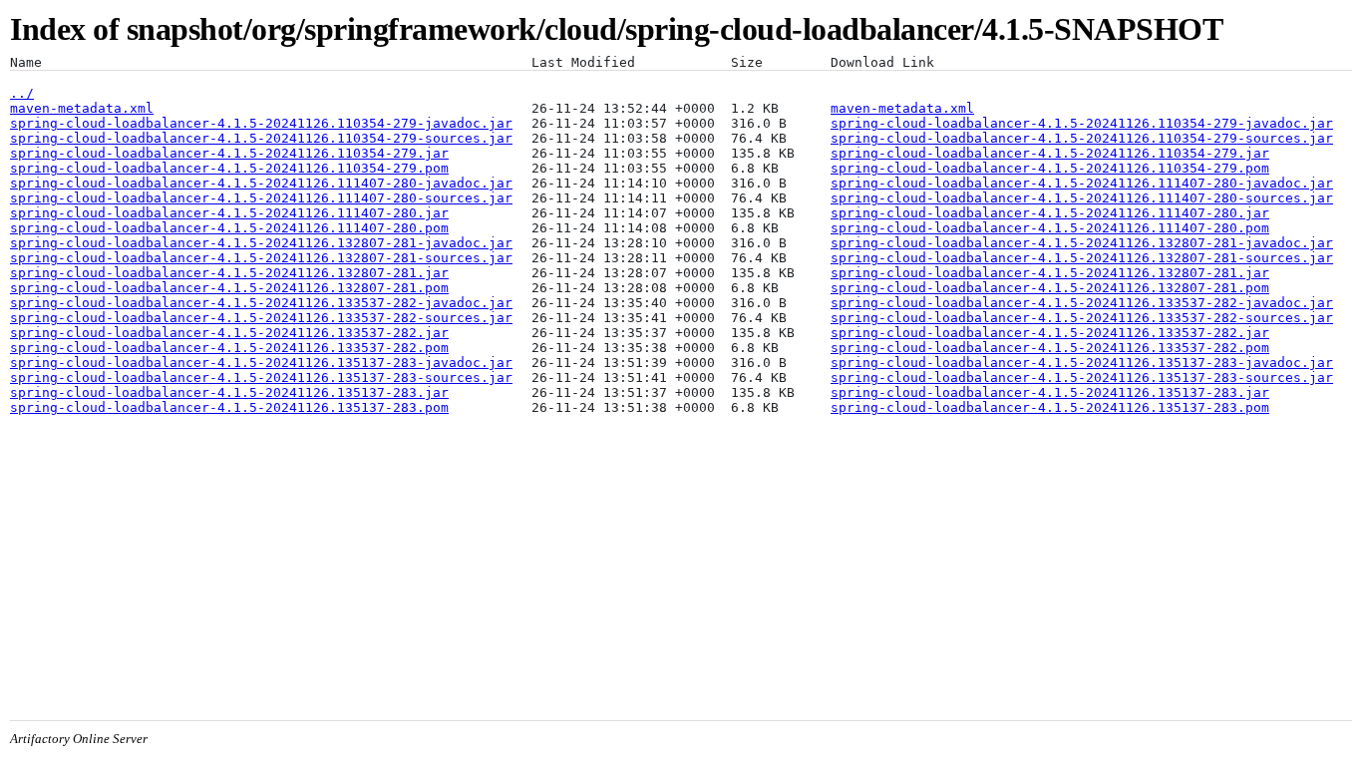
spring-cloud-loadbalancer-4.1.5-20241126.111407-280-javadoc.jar (261, 183)
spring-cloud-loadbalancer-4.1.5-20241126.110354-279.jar (229, 153)
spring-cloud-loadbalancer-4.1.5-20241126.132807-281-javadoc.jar (261, 242)
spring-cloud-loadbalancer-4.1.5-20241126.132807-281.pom (229, 287)
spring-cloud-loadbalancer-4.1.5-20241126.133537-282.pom (229, 347)
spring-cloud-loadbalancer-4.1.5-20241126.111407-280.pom (229, 227)
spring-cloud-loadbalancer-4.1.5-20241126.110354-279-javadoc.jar (261, 123)
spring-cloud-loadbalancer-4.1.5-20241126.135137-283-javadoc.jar (261, 362)
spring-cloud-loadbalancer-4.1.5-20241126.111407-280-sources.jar (261, 198)
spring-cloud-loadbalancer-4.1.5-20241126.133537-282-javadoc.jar (261, 302)
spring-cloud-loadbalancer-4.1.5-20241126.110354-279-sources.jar (261, 138)
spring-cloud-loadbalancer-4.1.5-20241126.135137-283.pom (229, 407)
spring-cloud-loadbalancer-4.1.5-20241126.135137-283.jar (229, 392)
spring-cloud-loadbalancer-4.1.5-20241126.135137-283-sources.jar (261, 377)
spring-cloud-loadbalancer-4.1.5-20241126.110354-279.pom (229, 168)
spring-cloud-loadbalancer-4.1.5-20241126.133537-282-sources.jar (261, 317)
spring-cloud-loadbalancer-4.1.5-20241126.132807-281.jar (229, 272)
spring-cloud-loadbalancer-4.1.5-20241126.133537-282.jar (229, 332)
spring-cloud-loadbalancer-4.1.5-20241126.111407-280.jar (229, 212)
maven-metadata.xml (82, 108)
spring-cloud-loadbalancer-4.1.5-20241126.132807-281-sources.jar (261, 257)
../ (22, 93)
